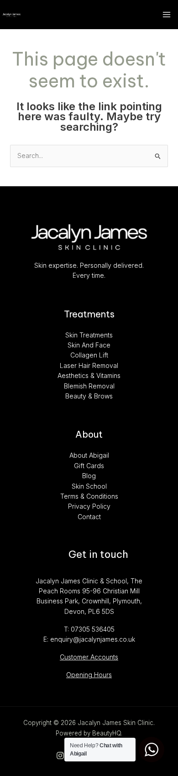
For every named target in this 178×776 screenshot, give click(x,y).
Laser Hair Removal (89, 365)
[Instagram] (60, 755)
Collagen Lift (89, 355)
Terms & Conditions (89, 496)
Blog (89, 476)
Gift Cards (89, 466)
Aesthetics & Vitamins (89, 375)
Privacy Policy (89, 506)
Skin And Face (89, 345)
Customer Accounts (89, 657)
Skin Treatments (89, 335)
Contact (89, 517)
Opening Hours (89, 675)
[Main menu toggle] (166, 14)
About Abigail (89, 455)
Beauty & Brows (89, 396)
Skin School (89, 486)
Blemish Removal (89, 386)
